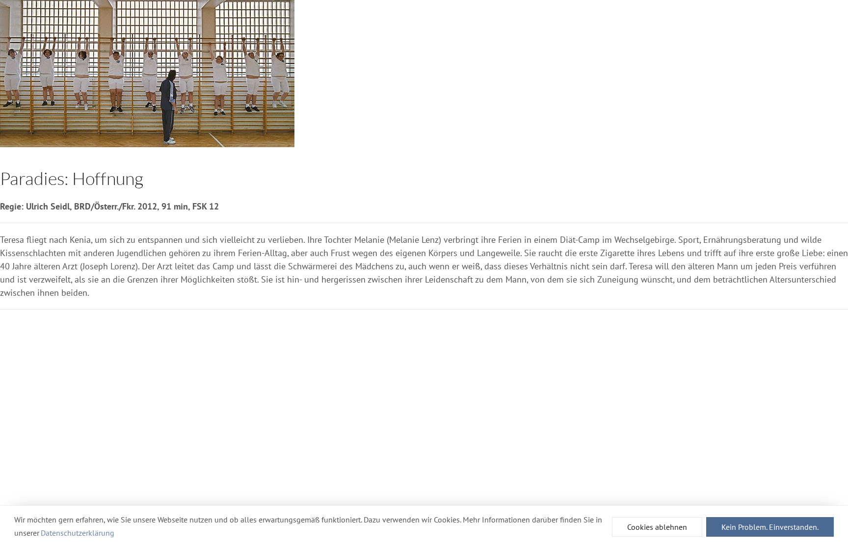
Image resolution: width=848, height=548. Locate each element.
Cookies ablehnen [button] (657, 527)
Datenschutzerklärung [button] (77, 533)
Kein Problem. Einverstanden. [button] (770, 527)
